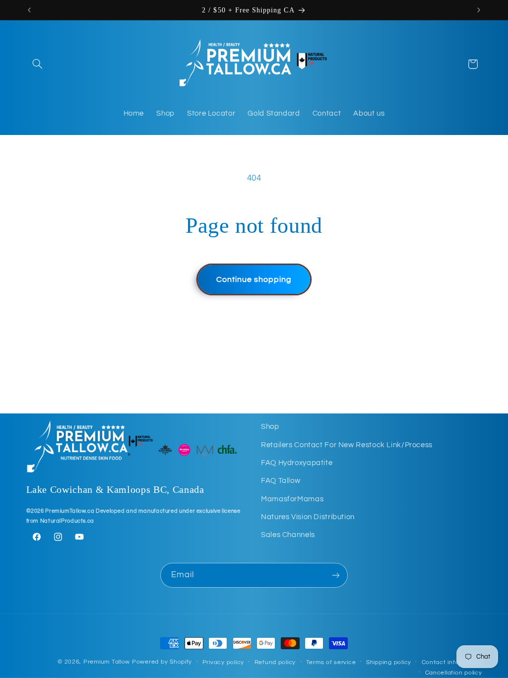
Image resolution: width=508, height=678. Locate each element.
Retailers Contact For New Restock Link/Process (347, 445)
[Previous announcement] (29, 10)
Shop (270, 426)
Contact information (452, 662)
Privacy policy (223, 662)
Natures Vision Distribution (308, 517)
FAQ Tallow (280, 480)
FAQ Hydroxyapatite (296, 463)
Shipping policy (388, 662)
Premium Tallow (106, 662)
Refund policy (275, 662)
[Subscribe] (335, 575)
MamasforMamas (292, 499)
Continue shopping (254, 279)
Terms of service (331, 662)
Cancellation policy (453, 673)
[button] (37, 64)
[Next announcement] (479, 10)
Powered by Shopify (162, 662)
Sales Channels (288, 535)
